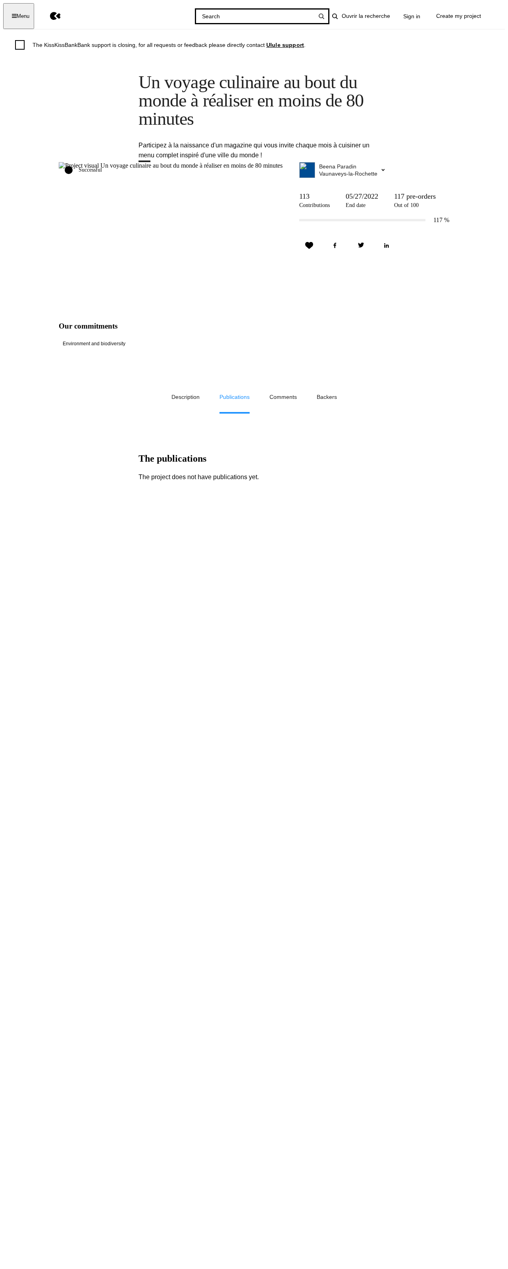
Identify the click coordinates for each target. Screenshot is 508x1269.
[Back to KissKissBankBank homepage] (49, 16)
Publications (234, 397)
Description (185, 397)
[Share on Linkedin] (386, 245)
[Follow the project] (309, 245)
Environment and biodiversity (94, 343)
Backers (327, 397)
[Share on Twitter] (361, 245)
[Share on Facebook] (335, 245)
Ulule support (285, 45)
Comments (283, 397)
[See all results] (321, 16)
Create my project (458, 16)
